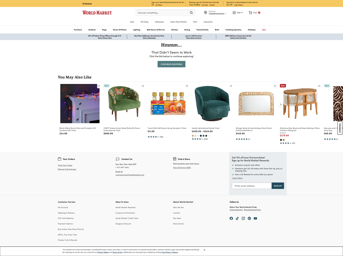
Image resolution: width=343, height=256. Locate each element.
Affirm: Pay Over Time (67, 234)
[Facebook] (231, 218)
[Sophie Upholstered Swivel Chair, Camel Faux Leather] (193, 136)
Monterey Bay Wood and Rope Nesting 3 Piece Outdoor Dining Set (300, 129)
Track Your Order (65, 165)
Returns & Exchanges (67, 169)
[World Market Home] (97, 13)
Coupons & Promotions (125, 213)
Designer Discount (123, 223)
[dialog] (171, 251)
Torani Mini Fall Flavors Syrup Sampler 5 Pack (167, 128)
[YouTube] (255, 218)
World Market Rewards (125, 207)
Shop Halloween (149, 38)
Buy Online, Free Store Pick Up (71, 229)
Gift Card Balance (66, 218)
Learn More (238, 4)
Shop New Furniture (193, 38)
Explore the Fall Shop (238, 38)
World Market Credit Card (126, 218)
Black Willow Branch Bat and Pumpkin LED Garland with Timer (77, 129)
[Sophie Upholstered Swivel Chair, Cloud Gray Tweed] (195, 136)
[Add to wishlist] (98, 86)
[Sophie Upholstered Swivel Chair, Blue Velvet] (201, 136)
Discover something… (148, 12)
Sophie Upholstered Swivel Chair (206, 128)
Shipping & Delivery (66, 213)
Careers (176, 213)
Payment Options (65, 223)
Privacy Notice (103, 252)
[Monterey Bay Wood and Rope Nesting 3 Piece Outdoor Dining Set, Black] (281, 140)
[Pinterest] (249, 218)
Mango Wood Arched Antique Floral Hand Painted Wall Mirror (254, 129)
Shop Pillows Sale (105, 38)
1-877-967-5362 (122, 167)
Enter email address (245, 185)
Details (212, 5)
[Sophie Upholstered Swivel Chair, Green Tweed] (203, 136)
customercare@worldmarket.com (129, 175)
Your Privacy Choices (170, 252)
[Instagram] (243, 218)
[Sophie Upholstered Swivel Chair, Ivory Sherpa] (198, 136)
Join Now (159, 4)
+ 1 (209, 136)
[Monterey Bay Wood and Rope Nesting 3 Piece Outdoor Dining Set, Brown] (284, 140)
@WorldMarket (236, 210)
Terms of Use (117, 252)
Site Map (177, 218)
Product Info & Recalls (67, 240)
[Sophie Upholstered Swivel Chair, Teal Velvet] (206, 136)
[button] (78, 29)
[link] (254, 12)
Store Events (178, 223)
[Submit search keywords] (191, 12)
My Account (63, 207)
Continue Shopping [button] (171, 64)
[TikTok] (237, 218)
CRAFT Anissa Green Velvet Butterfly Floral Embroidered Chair (122, 129)
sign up (278, 185)
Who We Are (178, 207)
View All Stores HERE (182, 167)
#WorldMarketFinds (252, 210)
